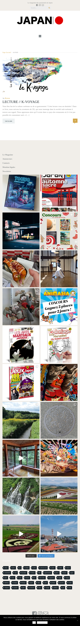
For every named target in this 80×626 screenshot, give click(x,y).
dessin (68, 567)
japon (5, 577)
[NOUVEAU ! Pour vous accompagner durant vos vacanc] (20, 382)
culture (60, 567)
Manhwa (6, 582)
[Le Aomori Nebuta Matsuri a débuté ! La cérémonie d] (59, 382)
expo (15, 572)
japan (72, 572)
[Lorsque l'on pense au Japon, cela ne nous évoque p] (20, 496)
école (69, 587)
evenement (7, 572)
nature (31, 582)
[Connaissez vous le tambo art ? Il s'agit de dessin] (20, 533)
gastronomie (48, 572)
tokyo (39, 587)
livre (34, 577)
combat (27, 567)
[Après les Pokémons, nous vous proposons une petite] (59, 420)
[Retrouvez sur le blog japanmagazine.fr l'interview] (20, 231)
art (20, 567)
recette (70, 582)
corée (34, 567)
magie (59, 577)
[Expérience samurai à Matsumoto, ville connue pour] (59, 268)
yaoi (63, 587)
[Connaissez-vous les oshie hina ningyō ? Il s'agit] (20, 306)
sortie (23, 587)
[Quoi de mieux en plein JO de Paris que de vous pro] (20, 344)
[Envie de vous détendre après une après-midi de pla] (59, 344)
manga (67, 577)
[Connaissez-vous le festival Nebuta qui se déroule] (59, 458)
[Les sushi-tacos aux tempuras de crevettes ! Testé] (20, 268)
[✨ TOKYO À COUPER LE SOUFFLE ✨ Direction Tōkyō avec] (20, 193)
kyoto (20, 577)
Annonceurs (7, 159)
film (39, 572)
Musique (23, 582)
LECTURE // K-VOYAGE (20, 102)
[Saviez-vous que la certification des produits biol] (20, 420)
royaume (15, 587)
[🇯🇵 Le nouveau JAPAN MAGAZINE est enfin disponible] (59, 193)
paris (45, 582)
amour (6, 567)
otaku (38, 582)
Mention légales (8, 167)
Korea (7, 98)
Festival (32, 572)
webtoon (55, 587)
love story (42, 577)
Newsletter (6, 171)
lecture (27, 577)
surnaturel (31, 587)
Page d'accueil (6, 52)
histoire (64, 572)
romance (6, 587)
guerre (57, 572)
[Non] (77, 620)
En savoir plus (42, 622)
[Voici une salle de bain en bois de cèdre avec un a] (20, 458)
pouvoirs (61, 582)
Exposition (23, 572)
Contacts (6, 163)
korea (12, 577)
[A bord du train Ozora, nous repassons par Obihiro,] (59, 533)
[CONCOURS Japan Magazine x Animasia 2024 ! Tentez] (59, 306)
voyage (47, 587)
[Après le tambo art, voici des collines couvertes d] (59, 496)
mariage (15, 582)
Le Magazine (7, 155)
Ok (34, 622)
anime (13, 567)
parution (53, 582)
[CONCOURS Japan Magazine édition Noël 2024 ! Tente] (59, 231)
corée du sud (43, 567)
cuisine (52, 567)
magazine (51, 577)
